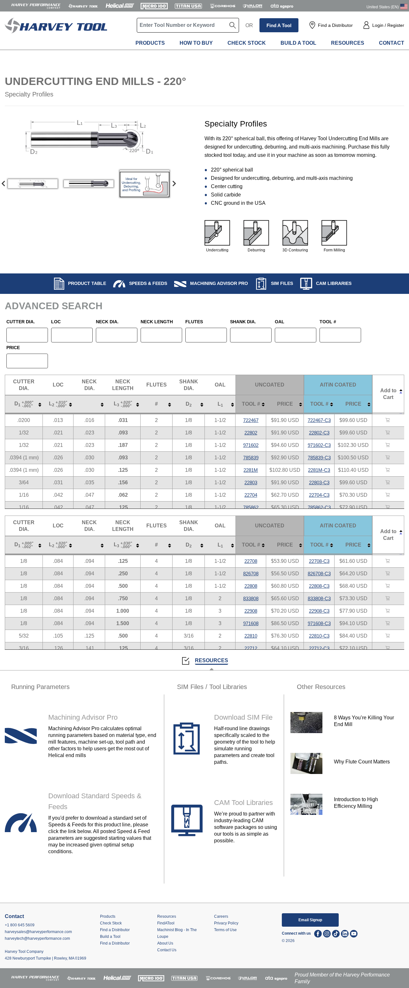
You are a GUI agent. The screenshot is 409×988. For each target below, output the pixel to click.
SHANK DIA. (243, 321)
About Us (165, 943)
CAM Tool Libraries (243, 803)
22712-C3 (319, 648)
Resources (347, 43)
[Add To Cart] (388, 420)
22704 (250, 495)
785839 (251, 457)
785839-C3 (319, 457)
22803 (250, 482)
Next (174, 183)
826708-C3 (319, 573)
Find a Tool (278, 25)
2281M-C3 (319, 470)
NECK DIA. (107, 321)
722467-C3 (319, 420)
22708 (250, 561)
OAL (279, 321)
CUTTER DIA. (20, 321)
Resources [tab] (211, 660)
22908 (250, 611)
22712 (250, 648)
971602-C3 (319, 445)
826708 (251, 573)
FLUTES (194, 321)
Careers (221, 916)
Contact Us (166, 950)
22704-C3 (319, 495)
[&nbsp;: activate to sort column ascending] (89, 404)
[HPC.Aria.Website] (36, 5)
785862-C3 (319, 507)
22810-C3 (319, 636)
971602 (251, 445)
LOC (56, 321)
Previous (3, 183)
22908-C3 (319, 611)
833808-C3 (319, 598)
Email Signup (310, 920)
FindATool (165, 923)
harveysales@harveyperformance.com (38, 932)
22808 (250, 586)
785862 (251, 507)
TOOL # (328, 321)
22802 (250, 432)
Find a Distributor (335, 25)
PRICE (13, 347)
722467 (251, 420)
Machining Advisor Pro (83, 717)
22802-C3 (319, 432)
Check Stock (247, 43)
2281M (250, 470)
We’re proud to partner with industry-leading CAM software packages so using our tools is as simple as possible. (245, 827)
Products (150, 43)
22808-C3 (319, 586)
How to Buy (196, 43)
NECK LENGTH (157, 321)
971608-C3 (319, 623)
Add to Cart (388, 394)
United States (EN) (383, 7)
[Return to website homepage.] (56, 32)
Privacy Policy (226, 923)
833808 (251, 598)
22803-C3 (319, 482)
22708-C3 (319, 561)
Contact (391, 43)
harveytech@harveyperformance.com (37, 938)
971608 (251, 623)
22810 (250, 636)
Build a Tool (298, 43)
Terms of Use (225, 930)
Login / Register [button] (388, 25)
